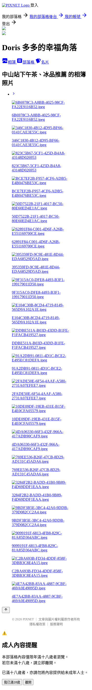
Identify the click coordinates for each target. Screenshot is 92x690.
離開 (28, 682)
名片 (45, 62)
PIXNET (28, 619)
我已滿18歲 (12, 682)
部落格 (29, 62)
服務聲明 (56, 624)
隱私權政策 (37, 624)
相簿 (12, 62)
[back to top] (6, 610)
